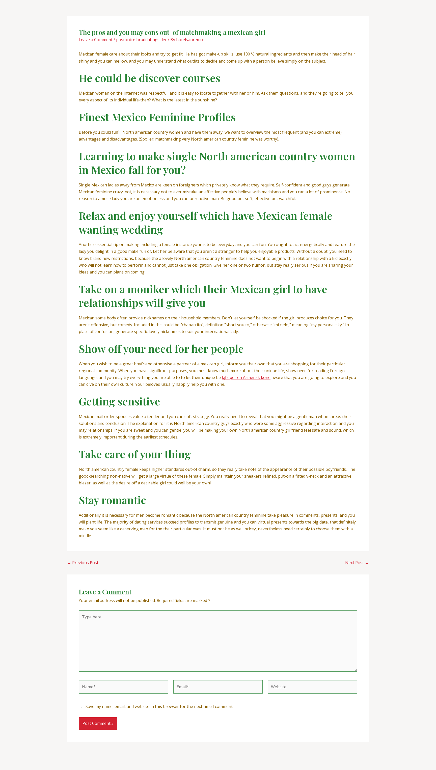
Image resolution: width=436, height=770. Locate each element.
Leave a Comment (96, 39)
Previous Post (82, 563)
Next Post (357, 563)
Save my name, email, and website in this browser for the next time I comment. (159, 706)
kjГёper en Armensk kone (246, 377)
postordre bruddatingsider (141, 39)
